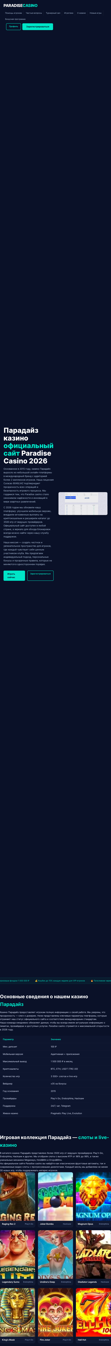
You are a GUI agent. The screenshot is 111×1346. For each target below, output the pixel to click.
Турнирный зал (53, 13)
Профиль (13, 26)
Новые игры (96, 13)
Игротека (68, 13)
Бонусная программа (15, 19)
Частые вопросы (34, 13)
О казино (81, 13)
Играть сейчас (11, 576)
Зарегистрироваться (37, 26)
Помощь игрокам (13, 13)
